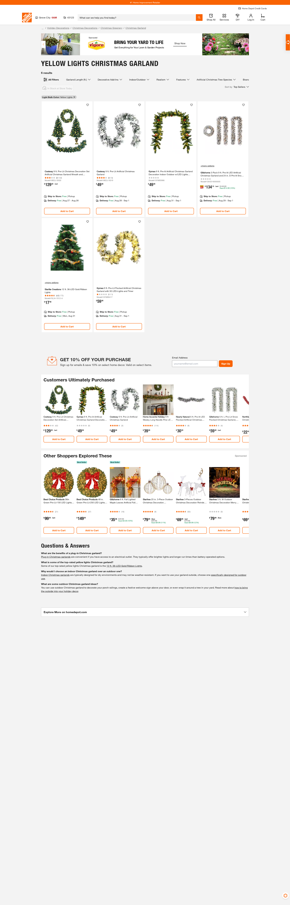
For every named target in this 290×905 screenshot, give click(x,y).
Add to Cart (67, 211)
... (42, 28)
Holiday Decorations (58, 27)
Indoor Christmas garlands (55, 574)
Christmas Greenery (111, 27)
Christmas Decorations (84, 27)
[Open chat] (288, 42)
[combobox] (137, 17)
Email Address (180, 357)
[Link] (67, 159)
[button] (237, 87)
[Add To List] (87, 105)
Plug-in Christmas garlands (56, 556)
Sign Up (225, 363)
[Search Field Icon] (199, 17)
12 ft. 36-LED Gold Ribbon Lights (124, 565)
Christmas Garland (136, 27)
